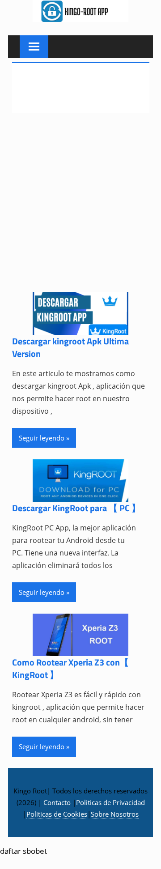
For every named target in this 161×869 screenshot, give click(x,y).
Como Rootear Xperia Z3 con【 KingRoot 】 (70, 668)
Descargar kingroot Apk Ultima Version (70, 347)
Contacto (57, 802)
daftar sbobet (23, 851)
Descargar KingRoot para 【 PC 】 (76, 508)
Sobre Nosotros (115, 814)
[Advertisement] (80, 207)
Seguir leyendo (41, 437)
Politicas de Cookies (56, 814)
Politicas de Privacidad (110, 802)
